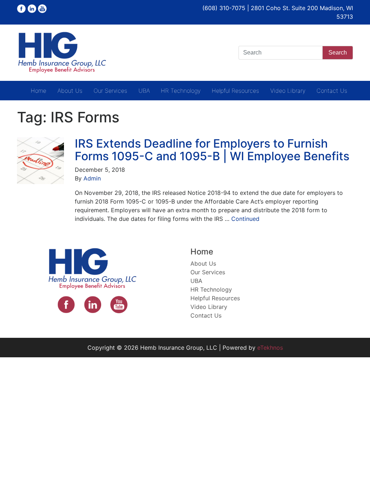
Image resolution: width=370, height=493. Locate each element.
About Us (69, 90)
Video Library (287, 90)
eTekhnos (270, 347)
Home (38, 90)
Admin (92, 178)
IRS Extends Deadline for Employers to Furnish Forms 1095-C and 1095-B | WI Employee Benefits (212, 149)
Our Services (110, 90)
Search (337, 52)
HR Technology (181, 90)
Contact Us (332, 90)
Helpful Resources (235, 90)
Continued (245, 218)
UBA (144, 90)
